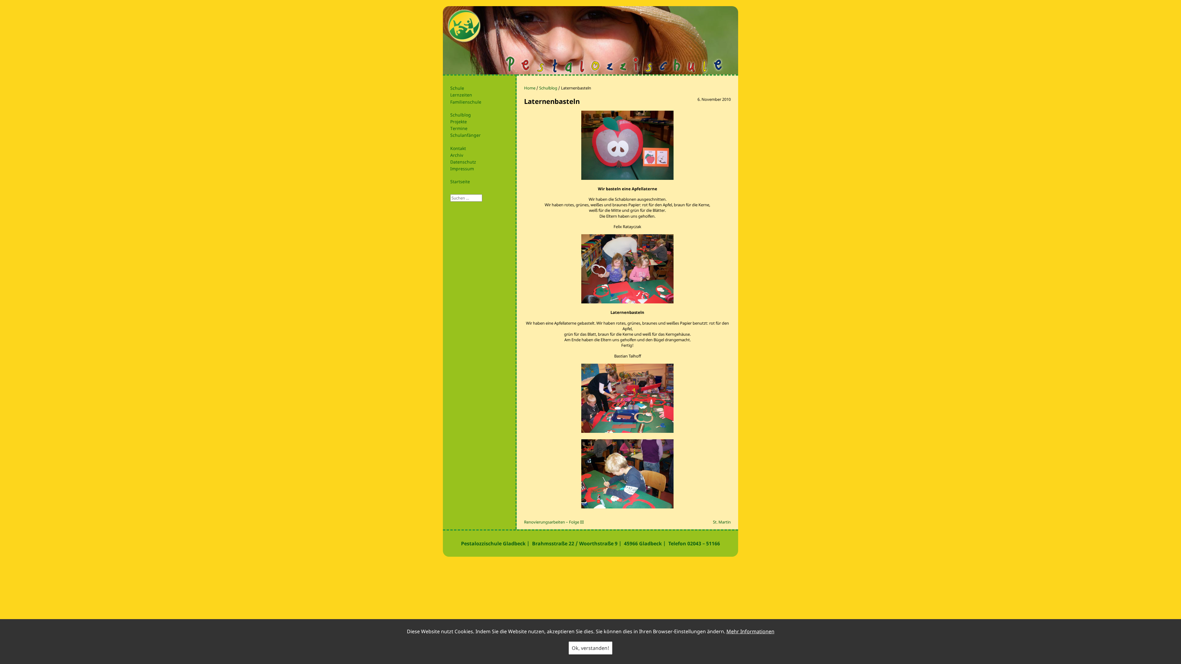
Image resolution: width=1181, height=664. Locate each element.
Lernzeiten (461, 95)
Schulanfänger (465, 135)
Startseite (460, 181)
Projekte (458, 121)
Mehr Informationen (750, 631)
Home (529, 88)
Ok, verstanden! (590, 648)
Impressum (462, 169)
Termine (458, 128)
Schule (457, 88)
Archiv (456, 155)
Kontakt (458, 148)
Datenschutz (463, 162)
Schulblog (460, 115)
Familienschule (465, 102)
